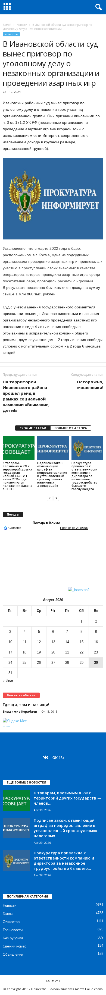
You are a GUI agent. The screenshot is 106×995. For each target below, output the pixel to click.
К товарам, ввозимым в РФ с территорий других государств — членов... (67, 798)
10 (10, 642)
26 (39, 663)
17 (10, 652)
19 (39, 652)
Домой (7, 25)
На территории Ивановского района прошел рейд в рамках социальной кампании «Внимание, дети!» (26, 396)
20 (53, 652)
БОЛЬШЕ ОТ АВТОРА (70, 428)
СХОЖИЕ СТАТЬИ (33, 428)
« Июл (8, 681)
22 (81, 652)
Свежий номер (14, 946)
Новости (22, 25)
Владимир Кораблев (20, 711)
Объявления (13, 954)
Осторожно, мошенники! (90, 384)
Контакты (53, 981)
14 (67, 642)
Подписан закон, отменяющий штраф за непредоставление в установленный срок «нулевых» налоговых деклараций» (52, 474)
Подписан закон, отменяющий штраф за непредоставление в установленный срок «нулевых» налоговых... (65, 828)
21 (67, 652)
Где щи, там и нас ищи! (26, 704)
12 (39, 642)
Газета (8, 914)
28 (67, 663)
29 (81, 663)
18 (24, 652)
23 (96, 652)
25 (24, 663)
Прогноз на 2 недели (74, 527)
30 (96, 663)
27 (53, 663)
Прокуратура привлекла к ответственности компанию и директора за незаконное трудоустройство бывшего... (64, 860)
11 (24, 642)
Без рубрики (13, 938)
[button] (98, 7)
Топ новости (13, 930)
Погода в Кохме (46, 523)
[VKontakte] (46, 758)
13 (53, 642)
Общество (11, 922)
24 (10, 663)
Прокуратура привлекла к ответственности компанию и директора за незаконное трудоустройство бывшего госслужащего (84, 476)
